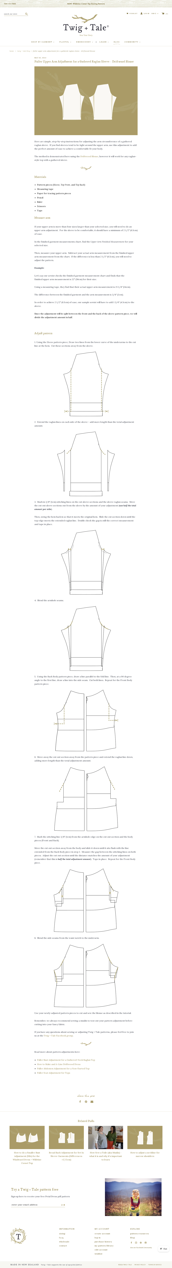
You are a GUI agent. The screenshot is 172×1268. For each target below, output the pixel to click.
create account (102, 1233)
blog (132, 1237)
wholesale (64, 1241)
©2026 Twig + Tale (125, 1264)
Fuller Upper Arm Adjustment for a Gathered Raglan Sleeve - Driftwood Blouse (64, 51)
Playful (64, 42)
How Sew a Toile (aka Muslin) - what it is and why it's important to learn (105, 1156)
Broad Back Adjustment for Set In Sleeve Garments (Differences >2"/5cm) (66, 1156)
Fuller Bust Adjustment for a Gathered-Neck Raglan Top (66, 1060)
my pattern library (104, 1245)
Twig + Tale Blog (23, 51)
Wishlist (133, 13)
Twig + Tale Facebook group (58, 1035)
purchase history (103, 1241)
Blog (117, 42)
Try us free (10, 4)
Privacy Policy (140, 1264)
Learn (103, 42)
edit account (101, 1250)
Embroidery (84, 42)
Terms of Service (155, 1264)
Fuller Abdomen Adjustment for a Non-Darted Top (63, 1068)
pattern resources (139, 1233)
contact (63, 1245)
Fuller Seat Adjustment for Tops (53, 1072)
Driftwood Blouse (89, 156)
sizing (62, 1233)
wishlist (98, 1254)
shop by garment (42, 42)
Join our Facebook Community (141, 1248)
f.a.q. (61, 1237)
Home (12, 51)
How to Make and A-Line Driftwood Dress (58, 1064)
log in (98, 1237)
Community (131, 42)
